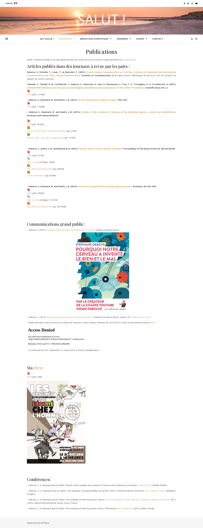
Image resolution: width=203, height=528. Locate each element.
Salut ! (101, 19)
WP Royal (45, 523)
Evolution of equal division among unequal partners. (105, 186)
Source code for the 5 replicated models (46, 131)
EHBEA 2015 (144, 485)
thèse (38, 367)
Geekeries (122, 38)
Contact (157, 38)
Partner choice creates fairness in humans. (101, 148)
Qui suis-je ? (47, 38)
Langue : (10, 3)
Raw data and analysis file (39, 168)
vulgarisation (129, 59)
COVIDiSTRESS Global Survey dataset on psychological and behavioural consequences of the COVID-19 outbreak (85, 87)
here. (153, 322)
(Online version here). (141, 317)
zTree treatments (35, 175)
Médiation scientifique (94, 38)
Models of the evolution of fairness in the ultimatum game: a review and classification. (128, 112)
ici (100, 350)
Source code (33, 162)
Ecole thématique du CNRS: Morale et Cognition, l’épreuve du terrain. (137, 499)
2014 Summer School (155, 490)
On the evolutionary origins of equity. (98, 99)
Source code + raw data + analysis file (45, 137)
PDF (29, 94)
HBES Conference (124, 508)
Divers (140, 38)
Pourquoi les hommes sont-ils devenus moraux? (69, 317)
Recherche (65, 38)
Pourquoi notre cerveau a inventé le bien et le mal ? (71, 229)
